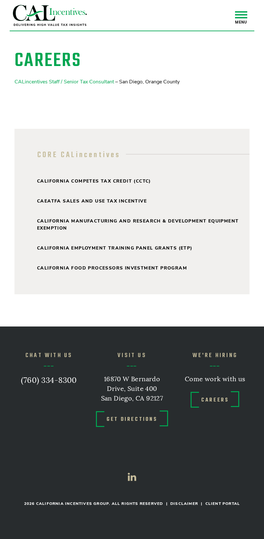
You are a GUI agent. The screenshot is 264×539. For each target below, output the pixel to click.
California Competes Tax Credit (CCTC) (94, 181)
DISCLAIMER (184, 503)
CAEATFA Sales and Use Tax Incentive (92, 201)
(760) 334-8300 (49, 380)
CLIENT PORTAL (222, 503)
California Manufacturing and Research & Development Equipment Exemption (138, 224)
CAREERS (215, 399)
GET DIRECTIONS (132, 419)
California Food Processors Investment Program (112, 268)
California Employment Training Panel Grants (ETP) (115, 248)
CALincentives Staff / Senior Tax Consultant (64, 81)
